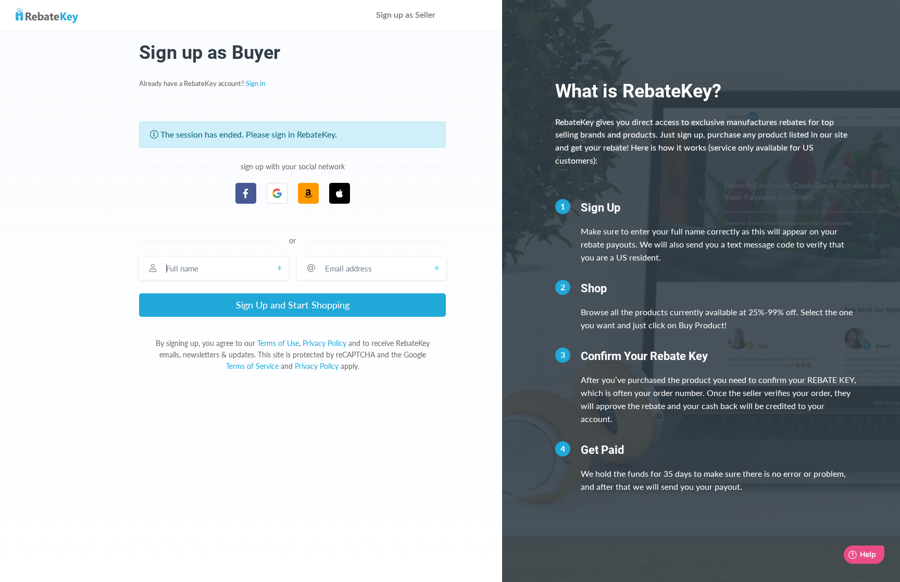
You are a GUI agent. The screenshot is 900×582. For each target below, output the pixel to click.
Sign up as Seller (407, 15)
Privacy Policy (324, 343)
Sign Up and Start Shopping (292, 305)
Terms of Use (278, 343)
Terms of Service (252, 366)
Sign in (255, 84)
